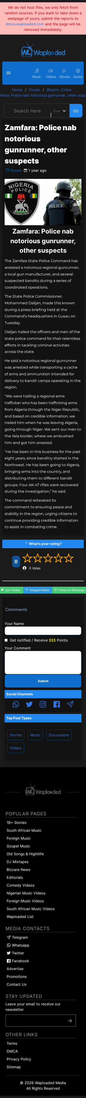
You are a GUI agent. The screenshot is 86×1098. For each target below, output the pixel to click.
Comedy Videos (20, 885)
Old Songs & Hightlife (25, 854)
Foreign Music (19, 838)
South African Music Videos (31, 908)
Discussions (59, 735)
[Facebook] (57, 705)
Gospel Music (18, 846)
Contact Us (16, 984)
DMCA (12, 1051)
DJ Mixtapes (17, 861)
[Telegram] (70, 705)
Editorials (15, 877)
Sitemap (14, 1067)
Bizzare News (18, 869)
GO (76, 111)
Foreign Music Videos (25, 901)
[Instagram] (43, 705)
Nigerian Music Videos (26, 893)
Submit (43, 681)
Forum (15, 170)
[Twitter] (29, 705)
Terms (12, 1043)
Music (35, 735)
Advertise (15, 968)
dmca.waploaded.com (25, 24)
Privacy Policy (19, 1059)
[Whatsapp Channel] (16, 705)
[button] (9, 73)
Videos (16, 748)
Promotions (17, 976)
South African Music (24, 830)
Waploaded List (20, 916)
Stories (16, 735)
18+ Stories (16, 822)
